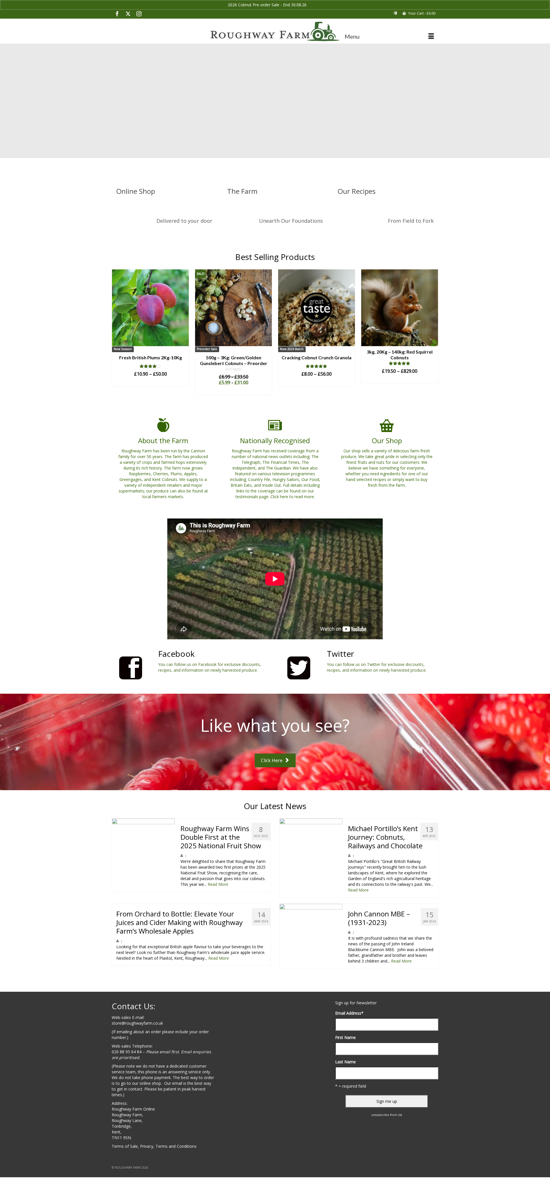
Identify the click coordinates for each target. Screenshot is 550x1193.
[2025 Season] (399, 307)
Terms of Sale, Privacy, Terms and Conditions (154, 1146)
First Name (345, 1037)
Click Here (272, 760)
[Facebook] (117, 14)
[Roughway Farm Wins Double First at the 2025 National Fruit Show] (143, 850)
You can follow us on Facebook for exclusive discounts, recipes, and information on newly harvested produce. (209, 667)
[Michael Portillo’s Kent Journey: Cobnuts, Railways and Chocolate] (311, 850)
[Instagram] (138, 14)
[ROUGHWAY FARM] (275, 31)
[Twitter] (128, 14)
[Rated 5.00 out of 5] (233, 366)
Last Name (345, 1061)
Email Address (349, 1013)
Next (433, 335)
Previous (117, 335)
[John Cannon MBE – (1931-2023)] (311, 935)
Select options (150, 391)
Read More (218, 884)
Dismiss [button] (315, 4)
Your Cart (421, 13)
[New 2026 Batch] (233, 307)
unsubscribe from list (386, 1115)
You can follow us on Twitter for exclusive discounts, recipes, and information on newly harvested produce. (377, 667)
